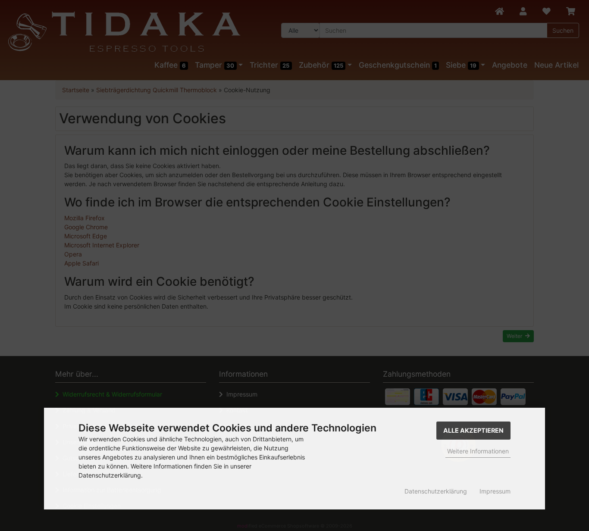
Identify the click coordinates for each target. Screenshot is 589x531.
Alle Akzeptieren (473, 430)
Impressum (495, 491)
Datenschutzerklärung (435, 491)
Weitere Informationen (478, 451)
